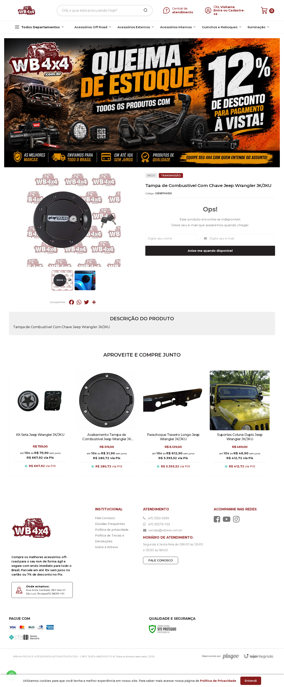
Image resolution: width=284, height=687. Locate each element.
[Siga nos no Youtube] (227, 519)
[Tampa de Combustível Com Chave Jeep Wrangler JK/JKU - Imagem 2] (85, 280)
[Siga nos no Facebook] (218, 519)
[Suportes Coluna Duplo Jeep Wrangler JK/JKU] (240, 423)
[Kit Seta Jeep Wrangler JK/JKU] (40, 423)
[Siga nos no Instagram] (237, 519)
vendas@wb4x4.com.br (165, 530)
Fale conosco (160, 560)
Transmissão (171, 175)
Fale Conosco (105, 518)
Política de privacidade (111, 530)
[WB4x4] (27, 10)
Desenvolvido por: (211, 656)
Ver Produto (40, 470)
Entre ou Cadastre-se (229, 12)
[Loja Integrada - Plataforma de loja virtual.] (258, 656)
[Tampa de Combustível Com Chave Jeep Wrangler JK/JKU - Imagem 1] (62, 280)
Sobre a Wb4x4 (106, 547)
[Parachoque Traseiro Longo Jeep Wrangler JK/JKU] (173, 423)
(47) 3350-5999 (158, 518)
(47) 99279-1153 (158, 524)
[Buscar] (144, 10)
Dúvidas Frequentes (110, 524)
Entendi (251, 681)
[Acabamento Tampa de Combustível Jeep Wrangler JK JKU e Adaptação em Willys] (107, 423)
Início (151, 175)
